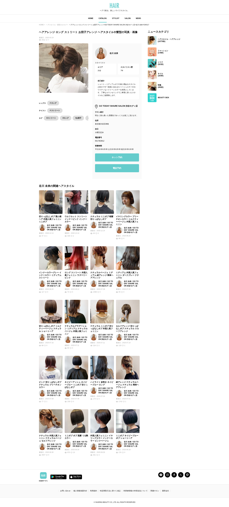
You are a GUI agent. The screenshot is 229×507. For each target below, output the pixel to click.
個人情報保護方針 (80, 491)
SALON (128, 18)
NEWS (138, 18)
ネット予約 (117, 157)
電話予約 (117, 168)
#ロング (66, 118)
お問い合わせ (65, 491)
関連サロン (155, 491)
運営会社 (165, 491)
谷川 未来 (114, 53)
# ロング (53, 103)
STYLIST (115, 18)
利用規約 (93, 491)
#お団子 (78, 118)
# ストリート (55, 110)
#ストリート (51, 118)
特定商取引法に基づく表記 (110, 491)
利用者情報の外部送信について (136, 491)
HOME (90, 18)
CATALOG (103, 18)
